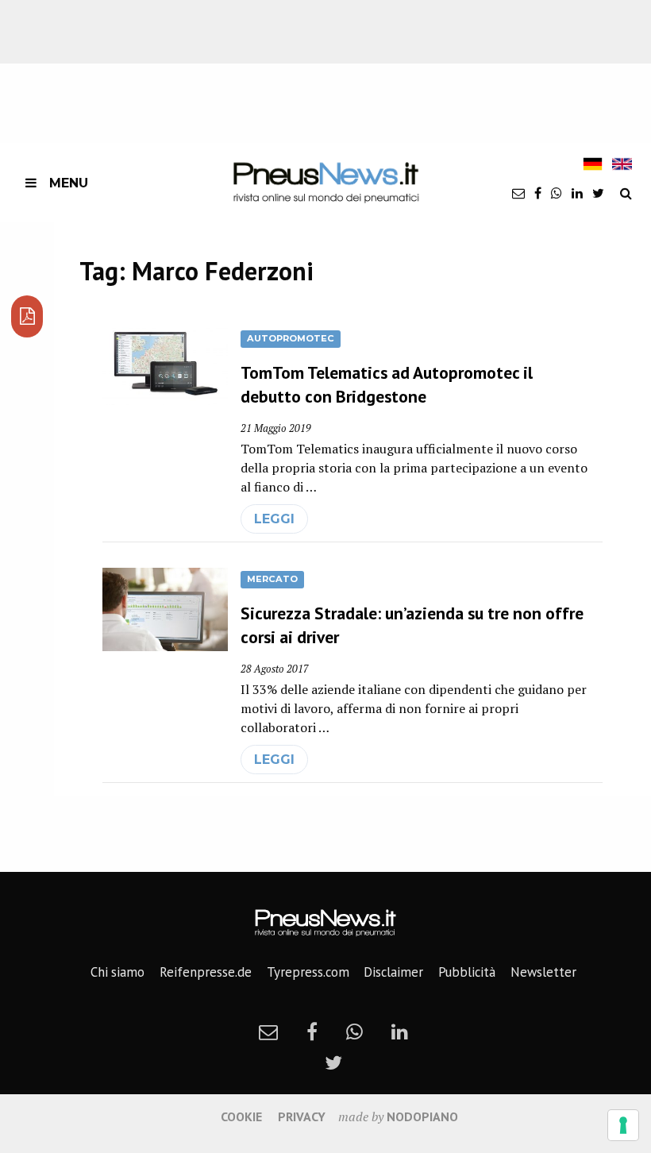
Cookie (241, 1116)
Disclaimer (393, 972)
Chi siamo (117, 972)
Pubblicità (466, 972)
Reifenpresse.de (206, 972)
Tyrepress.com (308, 972)
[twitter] (598, 193)
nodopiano (422, 1116)
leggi (274, 518)
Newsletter (543, 972)
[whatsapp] (556, 193)
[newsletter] (518, 193)
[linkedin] (577, 193)
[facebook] (537, 193)
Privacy (302, 1116)
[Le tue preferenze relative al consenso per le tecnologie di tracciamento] (623, 1125)
